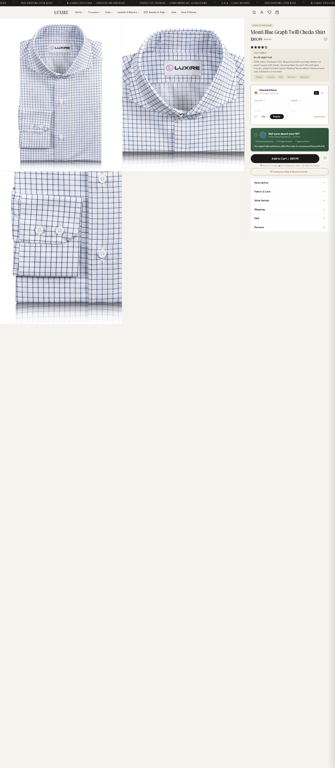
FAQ (256, 218)
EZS (155, 12)
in (316, 93)
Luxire (61, 12)
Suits (108, 12)
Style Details (261, 200)
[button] (259, 47)
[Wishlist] (269, 12)
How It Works (188, 12)
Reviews (259, 227)
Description (261, 182)
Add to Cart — (285, 158)
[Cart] (277, 12)
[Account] (261, 12)
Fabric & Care (262, 191)
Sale (173, 12)
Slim (264, 116)
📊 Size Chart (319, 117)
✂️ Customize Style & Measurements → (290, 171)
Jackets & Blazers (128, 12)
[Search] (254, 12)
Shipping (259, 209)
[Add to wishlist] (325, 39)
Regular (277, 116)
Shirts (79, 12)
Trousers (94, 12)
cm (322, 93)
